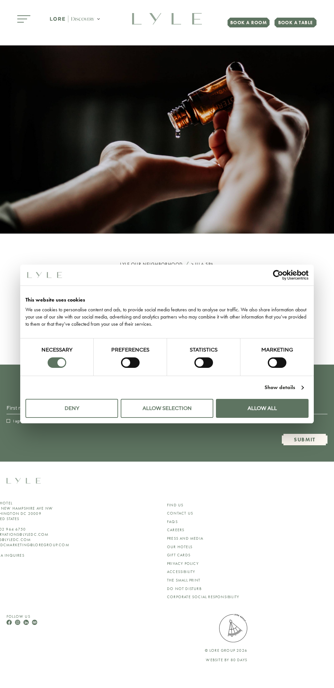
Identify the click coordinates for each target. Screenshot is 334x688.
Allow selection (167, 408)
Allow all (262, 408)
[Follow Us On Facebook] (10, 623)
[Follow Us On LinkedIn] (26, 623)
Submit (304, 439)
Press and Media (185, 538)
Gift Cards (178, 555)
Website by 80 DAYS (226, 660)
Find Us (175, 505)
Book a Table (295, 22)
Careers (175, 529)
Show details (280, 387)
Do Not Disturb (184, 588)
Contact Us (180, 513)
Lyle (125, 264)
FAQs (172, 521)
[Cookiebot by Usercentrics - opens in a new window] (280, 275)
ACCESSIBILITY (181, 571)
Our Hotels (179, 546)
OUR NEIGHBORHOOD (157, 264)
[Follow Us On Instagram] (18, 623)
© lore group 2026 (226, 650)
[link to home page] (167, 18)
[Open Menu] (23, 19)
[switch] (130, 362)
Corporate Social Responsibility (203, 596)
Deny (72, 408)
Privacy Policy (183, 563)
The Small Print (183, 580)
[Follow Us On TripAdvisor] (34, 623)
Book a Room (248, 22)
